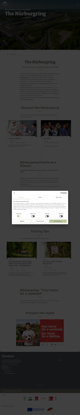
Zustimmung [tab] (21, 197)
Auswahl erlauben (40, 221)
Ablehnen (22, 221)
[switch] (33, 216)
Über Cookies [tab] (59, 197)
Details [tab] (40, 197)
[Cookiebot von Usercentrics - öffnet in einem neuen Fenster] (61, 193)
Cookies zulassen (58, 221)
